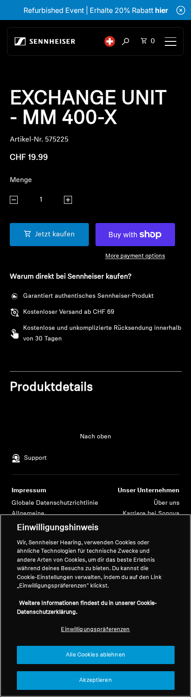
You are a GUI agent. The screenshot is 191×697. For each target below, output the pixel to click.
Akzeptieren (95, 680)
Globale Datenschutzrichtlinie (55, 503)
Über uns (166, 503)
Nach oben (95, 437)
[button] (109, 41)
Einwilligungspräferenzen (95, 629)
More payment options (135, 256)
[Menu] (170, 41)
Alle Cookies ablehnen (95, 655)
